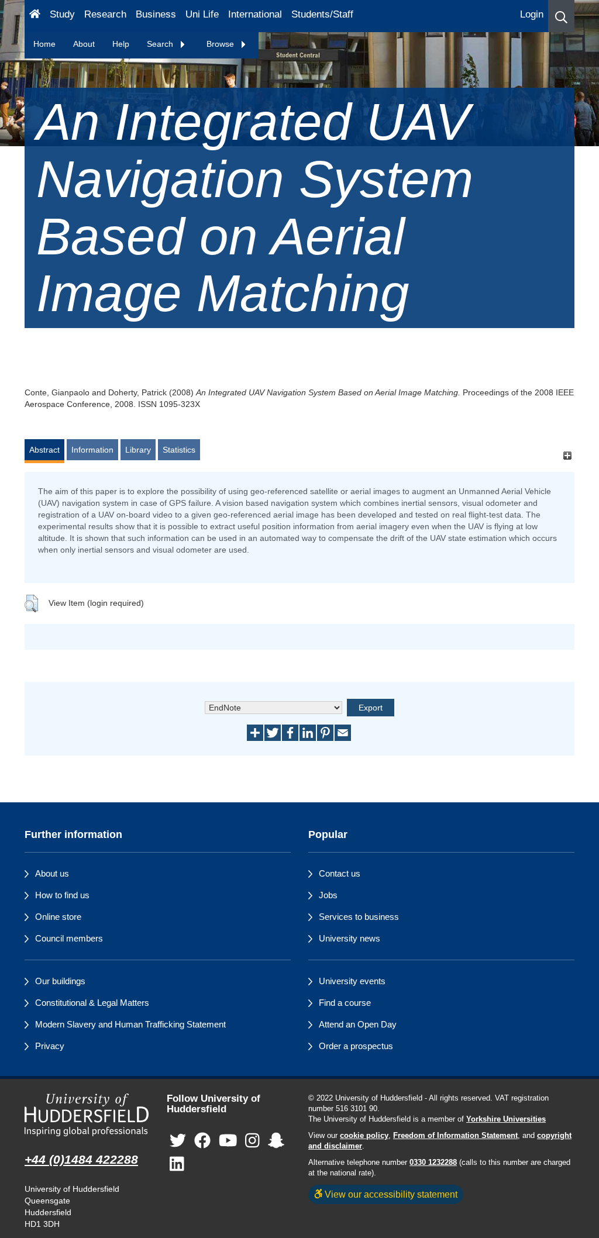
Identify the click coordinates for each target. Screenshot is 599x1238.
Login (531, 14)
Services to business (359, 917)
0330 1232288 (433, 1162)
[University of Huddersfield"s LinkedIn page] (177, 1165)
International (255, 14)
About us (52, 873)
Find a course (345, 1003)
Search (161, 44)
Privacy (49, 1046)
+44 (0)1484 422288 (81, 1159)
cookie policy (364, 1136)
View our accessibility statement (389, 1194)
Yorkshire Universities (506, 1119)
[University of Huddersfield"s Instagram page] (252, 1141)
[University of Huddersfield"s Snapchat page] (276, 1141)
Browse (221, 44)
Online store (58, 917)
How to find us (62, 895)
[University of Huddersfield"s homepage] (87, 1115)
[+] (567, 455)
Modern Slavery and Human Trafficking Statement (130, 1024)
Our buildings (60, 981)
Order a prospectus (356, 1046)
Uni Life (202, 14)
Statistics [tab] (179, 449)
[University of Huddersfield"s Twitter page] (178, 1141)
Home (44, 44)
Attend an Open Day (358, 1024)
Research (105, 14)
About (84, 44)
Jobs (328, 895)
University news (349, 938)
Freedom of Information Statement (455, 1136)
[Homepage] (35, 16)
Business (156, 14)
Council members (69, 938)
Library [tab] (138, 449)
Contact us (339, 873)
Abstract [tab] (44, 449)
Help (120, 44)
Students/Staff (322, 14)
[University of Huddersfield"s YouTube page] (228, 1141)
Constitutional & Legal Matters (92, 1003)
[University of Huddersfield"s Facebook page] (202, 1141)
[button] (561, 16)
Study (62, 14)
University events (352, 981)
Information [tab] (92, 449)
